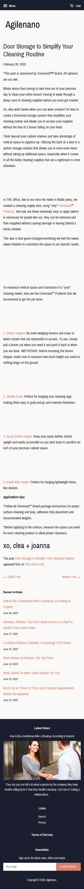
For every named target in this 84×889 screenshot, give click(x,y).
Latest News (42, 728)
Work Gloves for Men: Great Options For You (31, 673)
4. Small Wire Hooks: (16, 482)
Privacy (42, 822)
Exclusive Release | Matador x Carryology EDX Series (37, 643)
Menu (12, 6)
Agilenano (51, 880)
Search (42, 816)
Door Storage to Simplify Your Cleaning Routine (44, 558)
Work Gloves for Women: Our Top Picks (28, 658)
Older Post (14, 577)
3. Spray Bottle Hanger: (18, 436)
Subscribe (68, 866)
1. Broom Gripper (14, 333)
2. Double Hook (12, 396)
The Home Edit (34, 564)
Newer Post (69, 577)
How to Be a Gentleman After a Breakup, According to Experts (42, 736)
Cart (78, 6)
